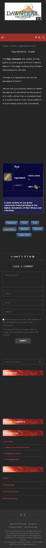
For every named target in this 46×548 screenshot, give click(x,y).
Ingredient (9, 229)
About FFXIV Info (18, 524)
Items (13, 46)
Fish (35, 223)
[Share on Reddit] (30, 256)
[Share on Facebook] (19, 256)
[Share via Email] (33, 256)
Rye (16, 166)
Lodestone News (12, 453)
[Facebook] (36, 37)
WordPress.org (10, 498)
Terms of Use (30, 527)
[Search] (43, 37)
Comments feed (10, 491)
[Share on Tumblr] (27, 256)
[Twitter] (39, 37)
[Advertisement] (23, 27)
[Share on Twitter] (22, 256)
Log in (6, 478)
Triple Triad (24, 235)
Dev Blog (8, 441)
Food (24, 223)
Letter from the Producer (17, 447)
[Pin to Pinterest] (25, 256)
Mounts (37, 229)
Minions (24, 229)
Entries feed (8, 485)
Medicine (11, 223)
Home (5, 46)
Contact (32, 524)
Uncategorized (11, 459)
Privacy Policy (15, 527)
